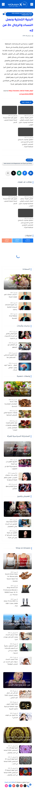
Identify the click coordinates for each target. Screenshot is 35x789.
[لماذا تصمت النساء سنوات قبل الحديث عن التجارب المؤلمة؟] (25, 661)
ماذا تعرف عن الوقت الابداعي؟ (11, 717)
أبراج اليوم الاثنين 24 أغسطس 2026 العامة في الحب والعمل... (18, 738)
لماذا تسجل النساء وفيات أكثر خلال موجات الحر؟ (10, 637)
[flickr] (6, 785)
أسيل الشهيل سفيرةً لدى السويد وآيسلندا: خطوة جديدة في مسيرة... (11, 649)
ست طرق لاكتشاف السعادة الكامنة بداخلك (11, 307)
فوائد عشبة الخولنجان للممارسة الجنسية (11, 404)
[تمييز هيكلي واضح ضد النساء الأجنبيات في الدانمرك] (25, 335)
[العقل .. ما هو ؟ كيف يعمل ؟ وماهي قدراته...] (25, 367)
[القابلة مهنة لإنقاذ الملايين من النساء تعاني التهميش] (25, 523)
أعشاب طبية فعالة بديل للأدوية (20, 392)
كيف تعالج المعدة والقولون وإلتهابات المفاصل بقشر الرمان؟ (11, 426)
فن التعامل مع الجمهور (12, 346)
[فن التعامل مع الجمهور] (25, 346)
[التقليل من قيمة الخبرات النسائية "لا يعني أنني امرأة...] (25, 534)
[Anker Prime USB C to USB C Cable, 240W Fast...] (25, 602)
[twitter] (25, 785)
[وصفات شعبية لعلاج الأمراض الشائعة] (25, 414)
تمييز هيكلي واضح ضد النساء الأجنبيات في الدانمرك (10, 336)
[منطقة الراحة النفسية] (25, 317)
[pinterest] (21, 785)
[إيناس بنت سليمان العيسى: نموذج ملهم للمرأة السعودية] (25, 476)
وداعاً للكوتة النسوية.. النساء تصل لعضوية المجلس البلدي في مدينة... (18, 451)
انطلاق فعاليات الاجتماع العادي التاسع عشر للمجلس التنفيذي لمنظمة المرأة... (25, 143)
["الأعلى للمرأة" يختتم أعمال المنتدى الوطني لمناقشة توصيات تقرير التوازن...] (25, 110)
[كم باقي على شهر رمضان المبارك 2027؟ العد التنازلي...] (25, 694)
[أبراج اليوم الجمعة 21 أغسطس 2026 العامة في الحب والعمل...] (25, 772)
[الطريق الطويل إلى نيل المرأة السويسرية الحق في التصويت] (25, 463)
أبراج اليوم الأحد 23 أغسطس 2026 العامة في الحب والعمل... (11, 750)
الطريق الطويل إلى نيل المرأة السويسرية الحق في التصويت (11, 465)
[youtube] (13, 785)
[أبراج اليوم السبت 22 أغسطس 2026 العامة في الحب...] (25, 760)
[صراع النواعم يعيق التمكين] (25, 488)
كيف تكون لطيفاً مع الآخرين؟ (19, 287)
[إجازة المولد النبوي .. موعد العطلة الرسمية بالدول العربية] (25, 705)
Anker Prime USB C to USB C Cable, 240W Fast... (11, 604)
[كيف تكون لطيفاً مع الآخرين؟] (17, 282)
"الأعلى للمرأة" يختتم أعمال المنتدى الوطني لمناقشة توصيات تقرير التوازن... (26, 121)
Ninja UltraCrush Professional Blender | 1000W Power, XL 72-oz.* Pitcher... (10, 591)
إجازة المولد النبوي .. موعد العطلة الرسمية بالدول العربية (11, 707)
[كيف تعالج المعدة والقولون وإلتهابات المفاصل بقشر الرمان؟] (25, 424)
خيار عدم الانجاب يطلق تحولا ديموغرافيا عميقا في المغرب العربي (19, 624)
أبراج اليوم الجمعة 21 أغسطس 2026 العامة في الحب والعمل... (11, 773)
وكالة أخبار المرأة (10, 782)
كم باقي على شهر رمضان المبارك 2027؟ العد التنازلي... (11, 695)
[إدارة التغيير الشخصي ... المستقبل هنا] (25, 356)
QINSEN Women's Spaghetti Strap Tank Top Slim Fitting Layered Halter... (19, 563)
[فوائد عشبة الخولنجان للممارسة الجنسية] (25, 403)
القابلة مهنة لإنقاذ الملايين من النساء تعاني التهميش (11, 524)
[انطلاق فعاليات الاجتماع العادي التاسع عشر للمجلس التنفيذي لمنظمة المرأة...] (25, 132)
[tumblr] (17, 785)
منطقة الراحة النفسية (13, 317)
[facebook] (10, 785)
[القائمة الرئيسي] (31, 4)
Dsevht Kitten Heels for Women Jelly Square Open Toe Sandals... (11, 578)
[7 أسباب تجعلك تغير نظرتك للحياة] (25, 296)
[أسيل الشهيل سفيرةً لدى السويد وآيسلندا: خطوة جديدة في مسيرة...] (25, 647)
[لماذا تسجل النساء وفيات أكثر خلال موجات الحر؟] (25, 636)
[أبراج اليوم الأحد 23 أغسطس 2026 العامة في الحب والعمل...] (25, 749)
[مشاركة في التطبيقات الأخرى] (8, 173)
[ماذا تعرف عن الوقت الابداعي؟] (25, 717)
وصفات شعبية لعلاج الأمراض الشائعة (10, 414)
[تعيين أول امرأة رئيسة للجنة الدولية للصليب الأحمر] (9, 110)
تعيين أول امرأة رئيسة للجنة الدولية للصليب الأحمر (10, 120)
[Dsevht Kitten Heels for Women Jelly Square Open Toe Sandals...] (25, 575)
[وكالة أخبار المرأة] (17, 4)
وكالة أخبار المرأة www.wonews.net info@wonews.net (22, 14)
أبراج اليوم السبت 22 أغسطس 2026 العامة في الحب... (11, 762)
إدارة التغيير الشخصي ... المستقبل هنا (10, 356)
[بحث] (3, 4)
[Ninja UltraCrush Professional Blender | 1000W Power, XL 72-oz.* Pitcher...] (25, 589)
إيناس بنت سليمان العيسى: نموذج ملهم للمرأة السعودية (10, 478)
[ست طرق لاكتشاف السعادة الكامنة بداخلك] (25, 306)
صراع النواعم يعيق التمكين (11, 488)
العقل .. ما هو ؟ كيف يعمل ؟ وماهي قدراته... (10, 368)
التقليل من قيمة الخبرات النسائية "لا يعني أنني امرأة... (11, 535)
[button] (24, 173)
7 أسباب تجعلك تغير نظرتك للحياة (10, 296)
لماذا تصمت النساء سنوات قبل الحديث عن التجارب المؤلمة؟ (10, 662)
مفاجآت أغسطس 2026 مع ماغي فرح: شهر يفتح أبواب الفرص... (17, 683)
